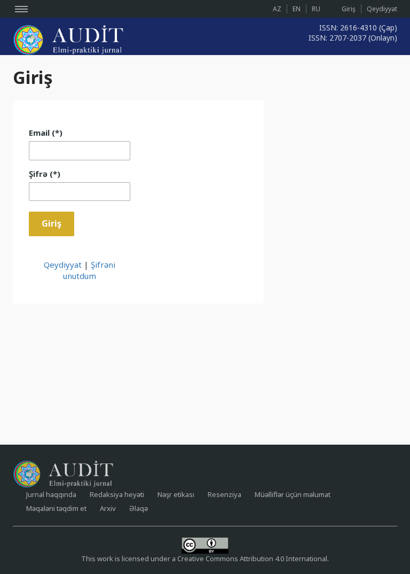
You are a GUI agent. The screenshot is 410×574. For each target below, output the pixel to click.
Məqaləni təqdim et (56, 508)
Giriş (349, 8)
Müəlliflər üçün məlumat (292, 494)
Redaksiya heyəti (117, 494)
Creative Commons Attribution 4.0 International (252, 558)
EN (297, 8)
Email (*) (45, 132)
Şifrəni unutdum (89, 270)
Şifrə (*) (44, 173)
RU (316, 8)
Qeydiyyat (382, 8)
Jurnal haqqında (51, 494)
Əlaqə (138, 508)
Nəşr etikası (175, 494)
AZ (277, 8)
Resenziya (224, 494)
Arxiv (108, 508)
